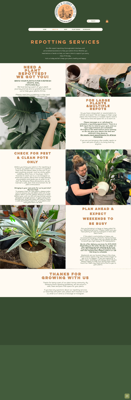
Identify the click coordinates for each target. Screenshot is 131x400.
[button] (107, 21)
